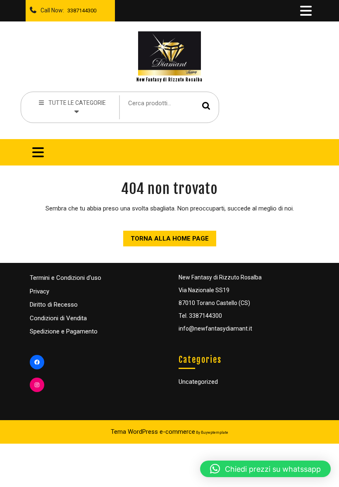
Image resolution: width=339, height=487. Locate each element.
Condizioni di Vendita (58, 318)
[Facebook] (37, 362)
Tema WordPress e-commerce (153, 431)
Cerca (206, 105)
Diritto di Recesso (54, 304)
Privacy (39, 291)
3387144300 (80, 8)
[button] (265, 469)
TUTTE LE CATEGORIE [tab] (77, 102)
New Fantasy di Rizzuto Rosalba (169, 79)
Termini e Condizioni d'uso (65, 277)
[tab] (305, 11)
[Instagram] (37, 385)
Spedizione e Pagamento (64, 331)
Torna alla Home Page (166, 236)
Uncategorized (198, 381)
